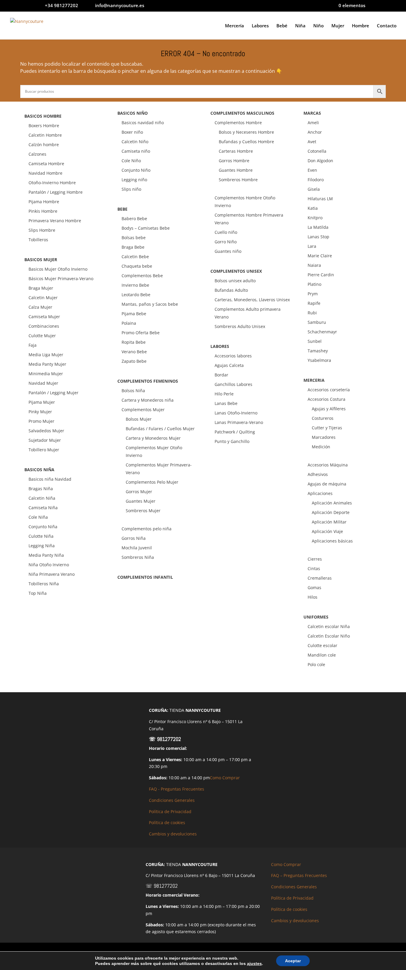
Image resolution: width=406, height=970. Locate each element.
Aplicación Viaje (327, 531)
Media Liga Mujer (46, 354)
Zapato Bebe (134, 361)
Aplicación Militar (329, 522)
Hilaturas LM (320, 198)
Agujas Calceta (229, 365)
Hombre (360, 26)
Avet (312, 141)
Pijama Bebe (134, 313)
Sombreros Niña (138, 557)
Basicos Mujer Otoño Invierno (58, 269)
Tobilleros (38, 239)
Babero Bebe (134, 218)
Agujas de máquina (327, 484)
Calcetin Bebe (135, 256)
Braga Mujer (41, 288)
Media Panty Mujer (47, 364)
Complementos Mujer (143, 409)
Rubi (312, 313)
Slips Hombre (42, 230)
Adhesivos (318, 474)
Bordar (221, 375)
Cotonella (317, 151)
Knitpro (315, 217)
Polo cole (316, 664)
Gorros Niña (134, 538)
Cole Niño (131, 160)
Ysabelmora (319, 360)
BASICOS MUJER (40, 259)
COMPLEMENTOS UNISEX (236, 271)
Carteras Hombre (236, 151)
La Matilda (318, 227)
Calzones (37, 154)
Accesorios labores (233, 356)
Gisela (314, 189)
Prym (313, 293)
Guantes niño (228, 251)
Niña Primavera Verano (52, 574)
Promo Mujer (41, 421)
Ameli (313, 122)
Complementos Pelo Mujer (152, 482)
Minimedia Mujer (46, 373)
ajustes (254, 963)
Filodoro (316, 179)
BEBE (122, 209)
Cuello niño (226, 232)
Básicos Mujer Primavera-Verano (61, 278)
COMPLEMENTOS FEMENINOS (147, 381)
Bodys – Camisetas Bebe (146, 228)
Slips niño (131, 189)
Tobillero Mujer (44, 449)
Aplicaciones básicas (332, 541)
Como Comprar (225, 777)
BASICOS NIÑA (39, 469)
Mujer (337, 26)
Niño (318, 26)
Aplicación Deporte (331, 512)
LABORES (219, 346)
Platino (314, 284)
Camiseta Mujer (44, 316)
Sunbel (315, 341)
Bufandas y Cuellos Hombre (246, 141)
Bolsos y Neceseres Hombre (246, 132)
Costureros (322, 418)
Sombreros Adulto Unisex (240, 326)
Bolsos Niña (133, 390)
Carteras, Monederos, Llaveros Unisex (252, 299)
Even (312, 170)
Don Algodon (320, 160)
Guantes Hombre (236, 170)
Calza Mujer (40, 307)
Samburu (317, 322)
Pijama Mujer (42, 402)
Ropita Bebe (134, 342)
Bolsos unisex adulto (235, 280)
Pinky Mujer (40, 411)
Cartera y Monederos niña (148, 400)
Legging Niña (42, 545)
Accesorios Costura (326, 399)
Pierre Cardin (321, 274)
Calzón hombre (44, 144)
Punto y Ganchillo (232, 441)
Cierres (315, 559)
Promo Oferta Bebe (141, 332)
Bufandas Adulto (231, 290)
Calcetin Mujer (43, 297)
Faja (33, 345)
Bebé (281, 26)
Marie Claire (320, 255)
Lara (312, 246)
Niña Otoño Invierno (49, 564)
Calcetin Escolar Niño (329, 636)
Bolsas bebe (134, 237)
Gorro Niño (226, 242)
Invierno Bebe (135, 285)
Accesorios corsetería (329, 389)
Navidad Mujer (43, 383)
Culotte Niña (41, 536)
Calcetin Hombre (45, 135)
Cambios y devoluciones (173, 834)
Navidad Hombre (45, 173)
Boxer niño (132, 132)
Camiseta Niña (43, 507)
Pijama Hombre (44, 201)
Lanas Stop (318, 236)
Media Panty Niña (46, 555)
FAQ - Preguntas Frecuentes (176, 789)
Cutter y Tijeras (327, 427)
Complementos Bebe (142, 275)
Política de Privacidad (170, 811)
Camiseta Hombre (46, 163)
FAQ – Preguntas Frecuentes (299, 875)
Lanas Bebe (226, 403)
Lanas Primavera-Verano (239, 422)
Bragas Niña (41, 488)
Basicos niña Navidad (50, 479)
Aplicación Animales (332, 503)
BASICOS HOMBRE (43, 116)
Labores (260, 26)
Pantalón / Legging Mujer (53, 392)
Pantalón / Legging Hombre (56, 192)
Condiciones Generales (172, 800)
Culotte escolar (322, 645)
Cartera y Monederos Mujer (153, 438)
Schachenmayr (322, 332)
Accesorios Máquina (328, 465)
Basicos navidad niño (143, 122)
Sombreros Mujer (143, 510)
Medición (321, 446)
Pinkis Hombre (43, 211)
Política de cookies (167, 822)
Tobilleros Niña (44, 583)
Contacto (386, 26)
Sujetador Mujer (45, 440)
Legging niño (134, 179)
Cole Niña (38, 517)
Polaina (129, 323)
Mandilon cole (322, 655)
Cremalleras (320, 578)
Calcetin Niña (42, 498)
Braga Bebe (133, 247)
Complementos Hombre (238, 122)
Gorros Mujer (139, 491)
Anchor (315, 132)
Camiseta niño (136, 151)
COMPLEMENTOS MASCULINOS (242, 113)
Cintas (314, 568)
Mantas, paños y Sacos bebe (150, 304)
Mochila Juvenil (137, 548)
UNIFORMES (315, 617)
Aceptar (293, 960)
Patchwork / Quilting (235, 432)
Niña (300, 26)
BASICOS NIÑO (132, 113)
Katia (313, 208)
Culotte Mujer (42, 335)
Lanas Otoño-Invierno (236, 413)
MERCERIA (314, 380)
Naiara (314, 265)
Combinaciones (44, 326)
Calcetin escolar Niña (329, 626)
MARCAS (312, 113)
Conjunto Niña (43, 526)
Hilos (312, 597)
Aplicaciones (320, 493)
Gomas (314, 587)
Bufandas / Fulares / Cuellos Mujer (160, 428)
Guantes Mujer (140, 501)
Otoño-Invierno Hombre (52, 182)
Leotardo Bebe (136, 294)
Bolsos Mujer (139, 419)
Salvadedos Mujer (46, 430)
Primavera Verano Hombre (55, 220)
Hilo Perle (224, 394)
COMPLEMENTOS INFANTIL (145, 577)
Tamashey (318, 351)
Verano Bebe (134, 351)
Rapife (314, 303)
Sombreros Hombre (238, 179)
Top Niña (38, 593)
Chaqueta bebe (137, 266)
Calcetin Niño (135, 141)
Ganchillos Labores (233, 384)
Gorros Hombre (234, 160)
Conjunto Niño (136, 170)
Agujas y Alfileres (329, 408)
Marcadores (324, 437)
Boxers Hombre (44, 125)
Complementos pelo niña (146, 528)
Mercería (234, 26)
